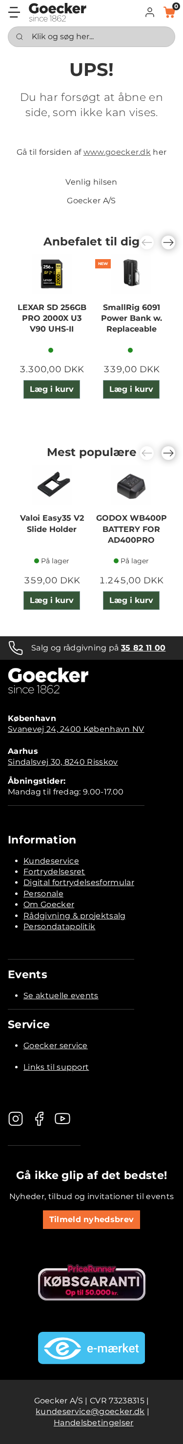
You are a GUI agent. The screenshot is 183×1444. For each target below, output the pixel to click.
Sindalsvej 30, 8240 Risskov (63, 762)
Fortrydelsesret (54, 871)
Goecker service (55, 1045)
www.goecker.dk (117, 152)
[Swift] (57, 12)
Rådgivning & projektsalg (74, 915)
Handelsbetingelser (94, 1422)
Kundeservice (51, 861)
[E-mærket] (91, 1348)
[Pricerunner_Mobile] (91, 1282)
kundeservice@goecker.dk (90, 1411)
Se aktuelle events (61, 995)
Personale (43, 893)
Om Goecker (48, 904)
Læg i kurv (52, 389)
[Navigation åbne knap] (14, 12)
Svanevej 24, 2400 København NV (76, 729)
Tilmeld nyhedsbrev (91, 1219)
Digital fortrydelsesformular (78, 882)
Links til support (56, 1067)
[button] (150, 12)
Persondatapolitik (59, 926)
